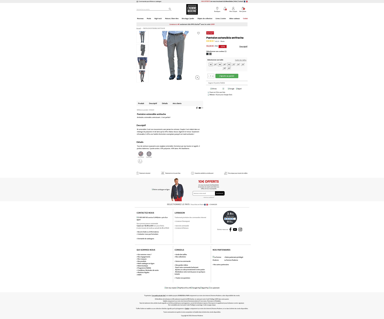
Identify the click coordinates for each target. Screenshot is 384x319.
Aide (235, 1)
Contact (240, 1)
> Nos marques (142, 259)
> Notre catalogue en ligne (145, 263)
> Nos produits (141, 261)
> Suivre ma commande (183, 261)
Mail (202, 108)
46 (220, 64)
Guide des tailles (240, 60)
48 (225, 64)
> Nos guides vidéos (181, 265)
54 (238, 64)
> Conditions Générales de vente (148, 270)
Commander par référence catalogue (149, 1)
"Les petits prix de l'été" (159, 295)
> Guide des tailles (181, 254)
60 (229, 68)
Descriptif (243, 47)
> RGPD (139, 275)
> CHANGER (213, 204)
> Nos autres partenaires (221, 265)
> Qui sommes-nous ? (144, 254)
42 (211, 64)
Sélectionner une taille (215, 60)
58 (225, 68)
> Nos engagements (143, 257)
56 (243, 64)
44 (215, 64)
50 (229, 64)
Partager (197, 108)
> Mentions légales (143, 272)
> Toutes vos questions (182, 278)
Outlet (187, 308)
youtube (200, 108)
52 (234, 64)
